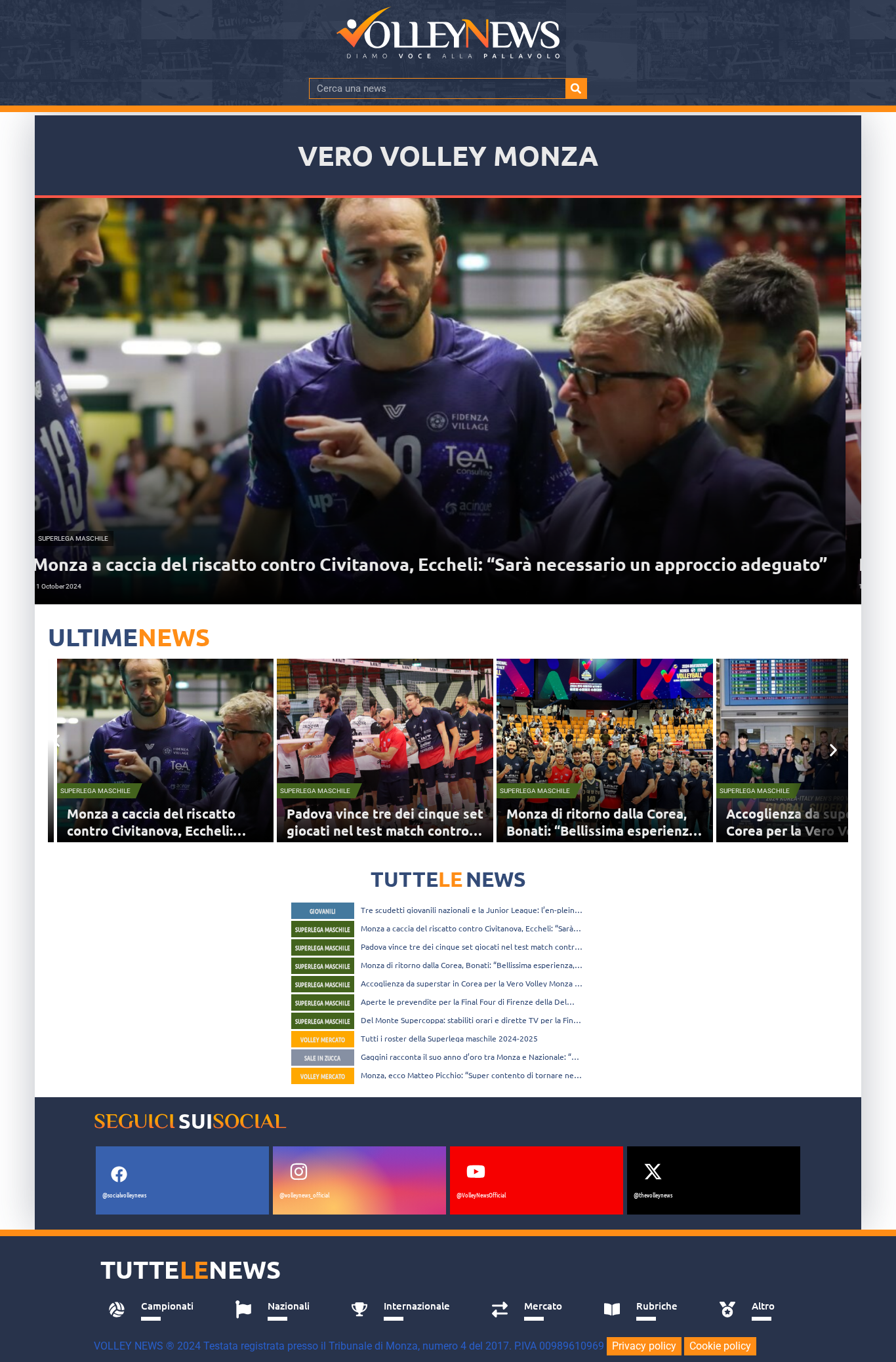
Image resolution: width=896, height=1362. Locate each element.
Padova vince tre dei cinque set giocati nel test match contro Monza (174, 830)
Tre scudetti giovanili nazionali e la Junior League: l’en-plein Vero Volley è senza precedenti (468, 910)
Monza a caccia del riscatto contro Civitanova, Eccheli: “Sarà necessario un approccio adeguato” (467, 928)
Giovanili (323, 911)
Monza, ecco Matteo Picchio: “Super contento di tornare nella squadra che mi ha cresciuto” (471, 1075)
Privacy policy (644, 1346)
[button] (56, 740)
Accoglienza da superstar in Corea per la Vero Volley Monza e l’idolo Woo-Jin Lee (613, 830)
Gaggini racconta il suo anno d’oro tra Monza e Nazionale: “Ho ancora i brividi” (471, 1056)
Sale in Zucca (322, 1057)
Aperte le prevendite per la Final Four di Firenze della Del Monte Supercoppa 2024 (464, 1001)
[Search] (575, 88)
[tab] (157, 1310)
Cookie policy (720, 1346)
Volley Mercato (322, 1039)
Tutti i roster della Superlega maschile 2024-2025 (449, 1038)
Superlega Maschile (105, 790)
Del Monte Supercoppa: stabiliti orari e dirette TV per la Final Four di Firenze (470, 1020)
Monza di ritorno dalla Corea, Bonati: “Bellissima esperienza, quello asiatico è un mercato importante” (468, 965)
